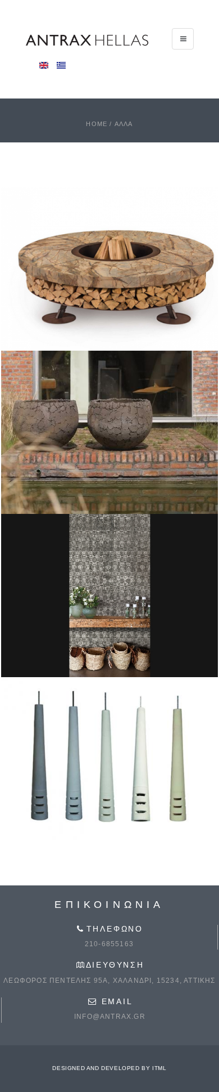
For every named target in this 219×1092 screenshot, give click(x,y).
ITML (159, 1068)
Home (96, 123)
